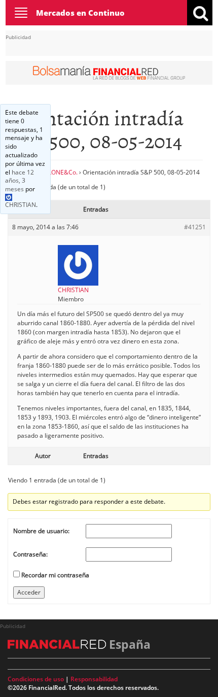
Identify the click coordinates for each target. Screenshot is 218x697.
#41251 (195, 227)
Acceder (29, 592)
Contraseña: (30, 554)
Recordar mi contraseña (55, 575)
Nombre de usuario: (41, 531)
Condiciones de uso (36, 679)
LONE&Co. (63, 172)
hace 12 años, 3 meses (19, 181)
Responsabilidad (94, 679)
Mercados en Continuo (80, 13)
